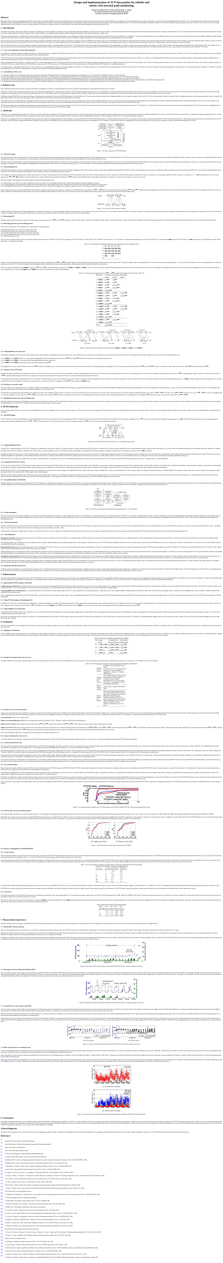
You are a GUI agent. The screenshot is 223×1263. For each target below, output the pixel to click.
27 (21, 939)
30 (189, 727)
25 (109, 47)
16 (2, 1056)
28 (18, 1056)
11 (156, 923)
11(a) (6, 1055)
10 (5, 1018)
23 (89, 1013)
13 (113, 729)
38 (157, 40)
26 (58, 47)
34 (90, 47)
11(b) (6, 1059)
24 (103, 40)
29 (30, 714)
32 (40, 1050)
